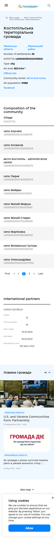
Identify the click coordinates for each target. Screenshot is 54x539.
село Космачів (13, 145)
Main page (14, 17)
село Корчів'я (13, 131)
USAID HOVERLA (13, 309)
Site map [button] (25, 489)
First (7, 273)
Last (40, 273)
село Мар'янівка (14, 231)
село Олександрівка (17, 259)
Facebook (9, 88)
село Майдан (12, 190)
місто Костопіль (36, 78)
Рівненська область (10, 47)
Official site (10, 73)
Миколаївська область (16, 455)
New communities (33, 17)
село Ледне (11, 176)
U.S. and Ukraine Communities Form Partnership (26, 418)
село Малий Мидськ (17, 204)
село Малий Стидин (17, 217)
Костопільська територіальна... (25, 19)
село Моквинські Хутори (20, 245)
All (45, 372)
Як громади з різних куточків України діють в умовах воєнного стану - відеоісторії (26, 462)
